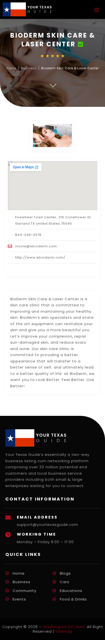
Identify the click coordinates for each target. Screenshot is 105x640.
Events (19, 599)
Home (11, 68)
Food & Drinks (73, 599)
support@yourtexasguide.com (47, 524)
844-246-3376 (28, 234)
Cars (64, 581)
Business (28, 68)
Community (24, 590)
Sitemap (64, 631)
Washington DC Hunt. (64, 626)
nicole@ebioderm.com (36, 246)
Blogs (65, 573)
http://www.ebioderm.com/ (40, 257)
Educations (71, 590)
